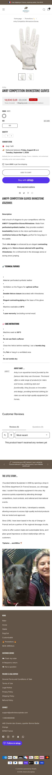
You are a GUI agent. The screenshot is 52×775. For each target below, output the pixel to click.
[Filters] (11, 435)
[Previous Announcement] (4, 464)
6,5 (10, 125)
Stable (4, 629)
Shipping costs (22, 103)
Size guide (47, 121)
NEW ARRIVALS (8, 646)
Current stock (7, 142)
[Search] (44, 9)
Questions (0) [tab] (37, 427)
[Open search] (5, 435)
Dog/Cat (5, 633)
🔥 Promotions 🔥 (9, 642)
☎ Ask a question (9, 667)
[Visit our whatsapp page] (22, 736)
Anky (4, 87)
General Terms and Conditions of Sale (17, 679)
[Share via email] (32, 193)
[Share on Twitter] (24, 193)
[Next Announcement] (47, 464)
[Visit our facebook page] (3, 736)
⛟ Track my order (9, 658)
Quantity (5, 132)
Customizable (7, 637)
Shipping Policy (8, 696)
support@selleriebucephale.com (15, 713)
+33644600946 (8, 718)
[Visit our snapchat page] (18, 736)
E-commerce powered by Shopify (26, 769)
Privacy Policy (7, 692)
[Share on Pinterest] (28, 193)
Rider (4, 621)
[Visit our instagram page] (8, 736)
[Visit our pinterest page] (13, 736)
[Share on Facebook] (20, 193)
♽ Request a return (9, 663)
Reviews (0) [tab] (14, 427)
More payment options (26, 187)
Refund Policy (7, 700)
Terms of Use (7, 683)
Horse (4, 625)
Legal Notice (7, 688)
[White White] (4, 115)
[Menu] (3, 9)
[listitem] (26, 464)
